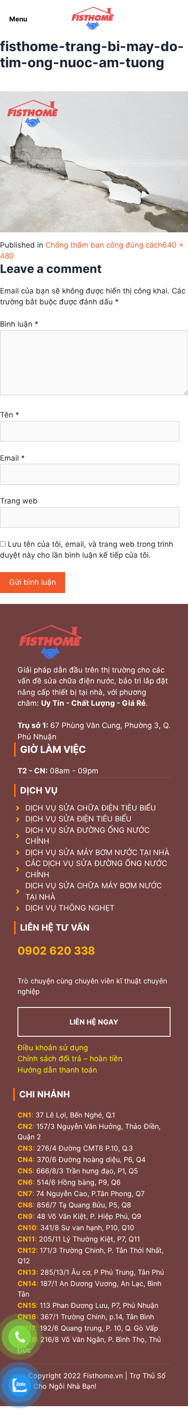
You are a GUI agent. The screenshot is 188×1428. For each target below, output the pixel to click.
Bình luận (19, 324)
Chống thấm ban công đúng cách (103, 245)
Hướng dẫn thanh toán (57, 1070)
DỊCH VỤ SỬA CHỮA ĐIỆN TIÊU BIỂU (90, 808)
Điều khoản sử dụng (52, 1047)
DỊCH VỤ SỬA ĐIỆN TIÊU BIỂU (78, 818)
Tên (9, 414)
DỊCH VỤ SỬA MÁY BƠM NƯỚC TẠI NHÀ (97, 852)
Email (12, 458)
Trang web (19, 501)
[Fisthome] (92, 19)
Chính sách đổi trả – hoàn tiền (69, 1058)
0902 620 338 (56, 950)
